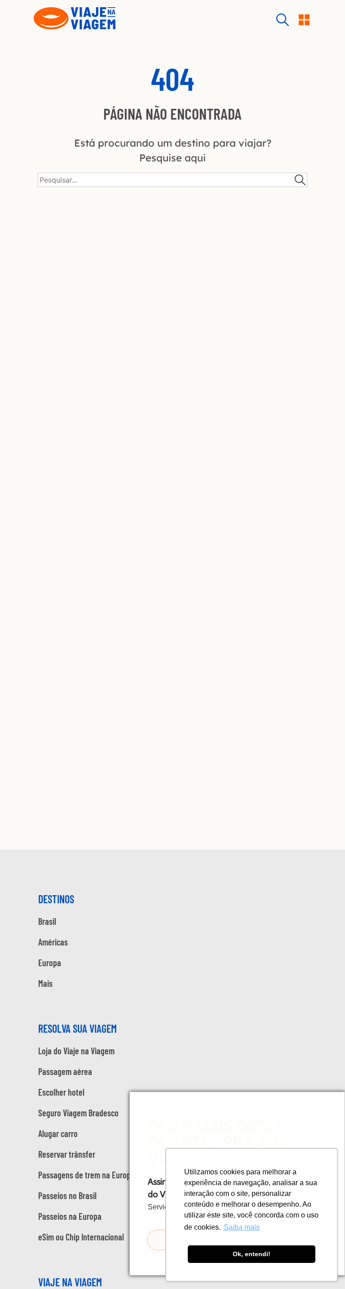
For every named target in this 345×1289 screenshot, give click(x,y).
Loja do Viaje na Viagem (76, 1050)
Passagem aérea (65, 1071)
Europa (49, 962)
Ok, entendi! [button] (251, 1254)
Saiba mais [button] (242, 1227)
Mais (45, 983)
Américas (53, 942)
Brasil (47, 921)
